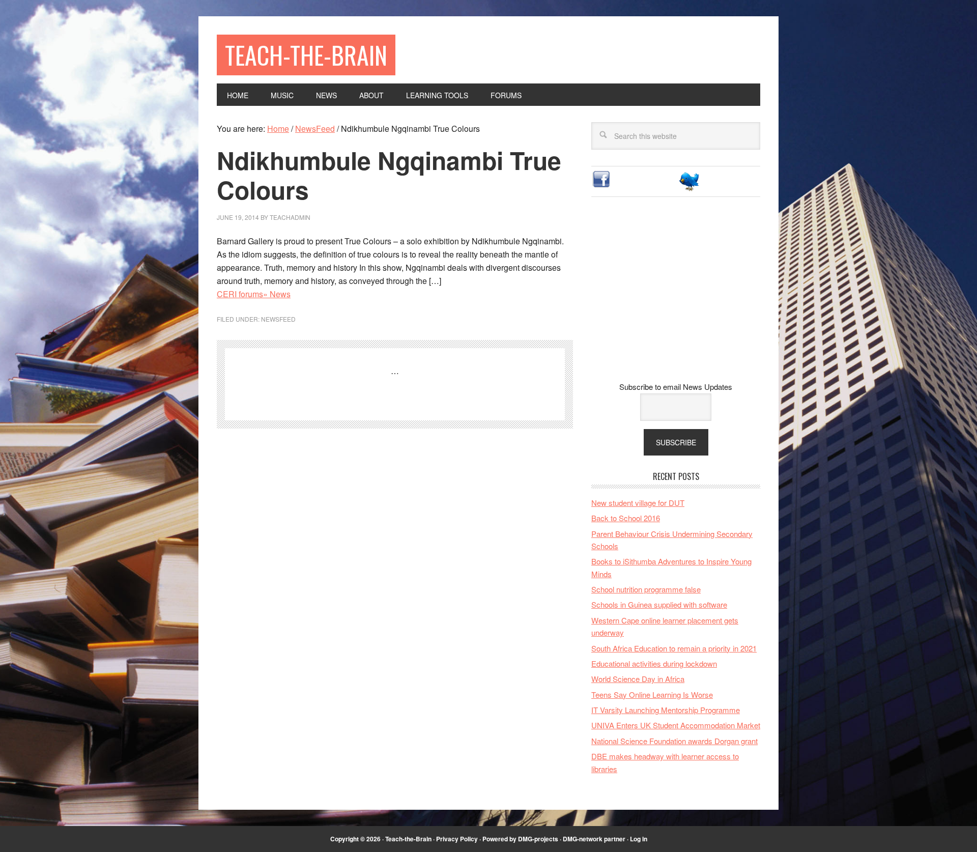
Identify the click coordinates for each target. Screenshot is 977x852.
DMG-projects (538, 838)
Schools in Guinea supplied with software (659, 604)
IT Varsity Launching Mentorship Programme (665, 709)
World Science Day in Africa (637, 678)
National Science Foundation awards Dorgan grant (674, 740)
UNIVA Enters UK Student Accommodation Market (675, 725)
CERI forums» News (254, 294)
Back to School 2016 (625, 518)
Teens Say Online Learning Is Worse (652, 694)
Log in (638, 838)
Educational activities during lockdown (654, 663)
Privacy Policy (457, 838)
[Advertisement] (675, 297)
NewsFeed (278, 319)
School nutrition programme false (646, 589)
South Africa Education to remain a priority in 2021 (674, 648)
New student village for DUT (637, 502)
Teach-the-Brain (306, 55)
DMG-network (582, 838)
